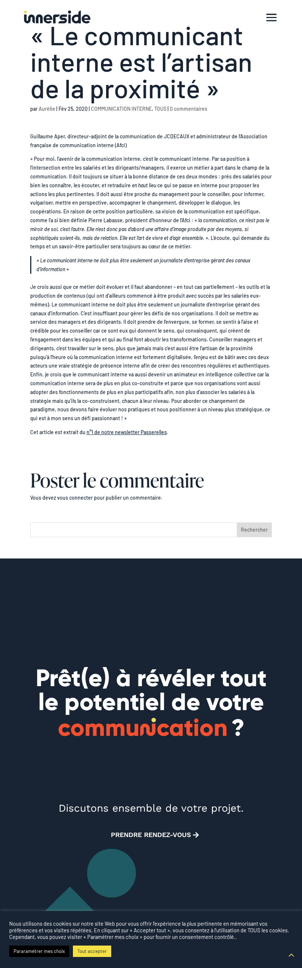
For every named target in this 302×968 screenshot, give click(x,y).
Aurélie (47, 109)
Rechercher (254, 529)
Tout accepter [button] (92, 951)
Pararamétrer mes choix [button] (39, 951)
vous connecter (75, 497)
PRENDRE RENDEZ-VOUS (151, 834)
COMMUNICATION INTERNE (121, 109)
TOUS (160, 109)
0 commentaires (188, 109)
